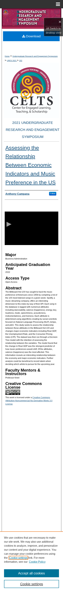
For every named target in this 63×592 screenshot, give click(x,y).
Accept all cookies (31, 573)
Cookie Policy (37, 561)
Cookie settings (18, 557)
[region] (31, 561)
